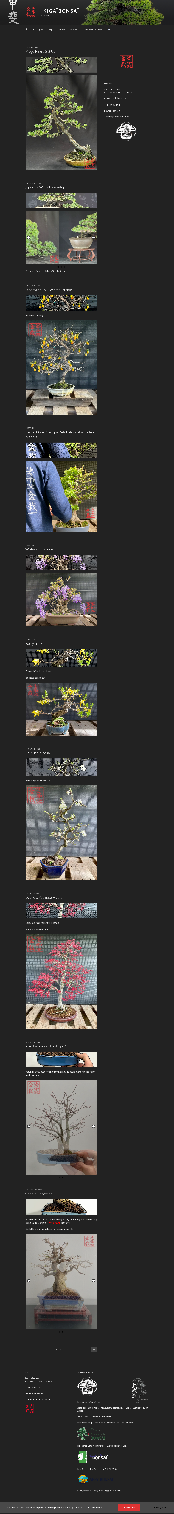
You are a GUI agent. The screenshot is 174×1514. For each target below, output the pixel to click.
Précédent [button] (28, 237)
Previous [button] (29, 1127)
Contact (74, 29)
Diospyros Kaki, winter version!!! (50, 289)
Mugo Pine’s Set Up (40, 51)
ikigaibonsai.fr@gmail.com (116, 98)
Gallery (61, 29)
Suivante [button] (93, 237)
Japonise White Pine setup (45, 187)
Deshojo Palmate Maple (43, 897)
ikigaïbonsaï (60, 11)
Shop (50, 29)
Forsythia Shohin (38, 643)
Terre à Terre (53, 1222)
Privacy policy (160, 1507)
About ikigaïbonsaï (94, 29)
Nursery (36, 29)
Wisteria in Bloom (39, 549)
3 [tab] (64, 267)
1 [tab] (58, 267)
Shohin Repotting (38, 1194)
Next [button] (93, 1127)
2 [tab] (61, 267)
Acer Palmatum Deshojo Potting (50, 1046)
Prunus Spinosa (37, 753)
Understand (129, 1507)
